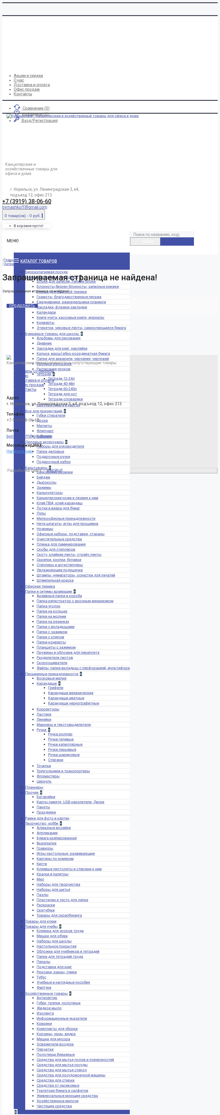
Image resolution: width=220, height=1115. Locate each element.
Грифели (55, 687)
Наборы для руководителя (60, 446)
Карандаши (47, 683)
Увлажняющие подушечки (60, 570)
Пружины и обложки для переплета (68, 652)
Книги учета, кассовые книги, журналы (70, 317)
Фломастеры (48, 776)
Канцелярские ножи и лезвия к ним (67, 498)
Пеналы (43, 962)
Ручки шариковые (64, 754)
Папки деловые (50, 451)
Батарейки (46, 797)
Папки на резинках (53, 621)
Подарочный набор (54, 462)
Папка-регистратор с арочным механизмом (75, 601)
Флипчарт (45, 431)
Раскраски (46, 905)
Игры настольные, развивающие (66, 853)
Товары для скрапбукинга (59, 915)
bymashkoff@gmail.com (24, 207)
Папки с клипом (50, 637)
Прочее (32, 792)
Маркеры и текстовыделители (64, 724)
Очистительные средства (59, 539)
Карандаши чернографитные (73, 703)
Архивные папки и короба (59, 596)
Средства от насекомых (58, 1085)
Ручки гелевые (61, 739)
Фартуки (44, 987)
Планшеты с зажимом (56, 647)
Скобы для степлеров (56, 549)
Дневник (44, 343)
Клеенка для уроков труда (60, 931)
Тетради (44, 374)
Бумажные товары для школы (52, 334)
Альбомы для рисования (58, 338)
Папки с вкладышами (55, 627)
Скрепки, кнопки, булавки (59, 560)
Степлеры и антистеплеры (60, 565)
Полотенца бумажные (56, 1054)
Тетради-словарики (65, 399)
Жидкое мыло (49, 1008)
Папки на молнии (51, 616)
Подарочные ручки (53, 456)
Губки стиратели (51, 415)
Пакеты (43, 807)
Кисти (42, 864)
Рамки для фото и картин (47, 818)
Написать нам (20, 451)
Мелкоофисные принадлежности (66, 518)
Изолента (45, 1013)
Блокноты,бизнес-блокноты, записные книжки (78, 286)
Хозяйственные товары (46, 993)
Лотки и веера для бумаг (58, 508)
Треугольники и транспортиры (63, 771)
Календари (46, 312)
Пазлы (42, 895)
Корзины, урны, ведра (56, 1034)
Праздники (46, 812)
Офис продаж (31, 385)
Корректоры (48, 709)
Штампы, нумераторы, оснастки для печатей (76, 575)
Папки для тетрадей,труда (60, 956)
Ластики (44, 714)
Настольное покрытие (56, 946)
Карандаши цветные (66, 698)
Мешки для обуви (52, 936)
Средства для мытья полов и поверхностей (75, 1059)
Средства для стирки (55, 1080)
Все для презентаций (44, 411)
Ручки (42, 730)
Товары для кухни (40, 921)
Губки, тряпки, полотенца (58, 1003)
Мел (40, 879)
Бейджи (43, 477)
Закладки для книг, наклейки (62, 348)
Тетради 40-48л (61, 383)
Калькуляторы (50, 492)
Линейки (44, 719)
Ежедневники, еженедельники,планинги (71, 302)
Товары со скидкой (36, 371)
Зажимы (44, 487)
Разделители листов (55, 657)
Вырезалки (46, 843)
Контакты (27, 389)
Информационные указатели (62, 1018)
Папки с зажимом (52, 632)
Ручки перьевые (62, 749)
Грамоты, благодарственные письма (69, 297)
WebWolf (54, 470)
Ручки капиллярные (65, 744)
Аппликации (47, 833)
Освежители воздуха (55, 1044)
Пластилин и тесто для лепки (62, 900)
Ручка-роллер (60, 734)
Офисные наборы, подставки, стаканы (71, 534)
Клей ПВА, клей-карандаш (59, 503)
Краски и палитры (52, 874)
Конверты (45, 322)
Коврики (44, 1023)
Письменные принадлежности (52, 674)
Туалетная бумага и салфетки (62, 1090)
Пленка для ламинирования (61, 544)
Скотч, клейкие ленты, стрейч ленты (69, 554)
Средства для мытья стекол (62, 1070)
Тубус (41, 977)
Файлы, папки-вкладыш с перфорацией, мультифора (83, 668)
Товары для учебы (41, 926)
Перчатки (45, 1049)
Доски (42, 420)
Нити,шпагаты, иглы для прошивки (67, 523)
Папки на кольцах (52, 611)
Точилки (44, 766)
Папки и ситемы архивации (49, 591)
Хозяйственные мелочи (57, 1101)
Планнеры (34, 787)
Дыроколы (46, 482)
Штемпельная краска (55, 580)
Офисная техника (40, 586)
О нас (23, 375)
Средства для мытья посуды (62, 1065)
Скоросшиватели (52, 663)
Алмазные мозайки (54, 828)
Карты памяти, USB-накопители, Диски (70, 802)
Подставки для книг (54, 967)
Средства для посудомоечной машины (71, 1075)
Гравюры (45, 848)
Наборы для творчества (58, 884)
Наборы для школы (54, 941)
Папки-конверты (51, 642)
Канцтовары (36, 468)
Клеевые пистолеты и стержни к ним (69, 869)
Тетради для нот (62, 394)
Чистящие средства (54, 1106)
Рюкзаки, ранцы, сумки (57, 972)
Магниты (44, 425)
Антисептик (47, 998)
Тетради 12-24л (61, 378)
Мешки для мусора (53, 1039)
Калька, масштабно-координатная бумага (73, 353)
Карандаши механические (70, 693)
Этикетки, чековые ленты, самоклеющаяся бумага (81, 328)
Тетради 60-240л (62, 389)
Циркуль (44, 781)
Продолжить (22, 306)
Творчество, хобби (42, 823)
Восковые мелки (51, 678)
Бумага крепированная (57, 838)
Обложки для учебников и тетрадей (68, 951)
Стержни (55, 760)
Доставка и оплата (36, 380)
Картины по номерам (55, 858)
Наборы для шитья (53, 889)
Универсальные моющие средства (67, 1096)
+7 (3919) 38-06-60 (26, 201)
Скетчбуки (46, 910)
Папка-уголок (48, 606)
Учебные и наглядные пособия (63, 982)
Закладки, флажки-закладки (62, 307)
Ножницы (45, 529)
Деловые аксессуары (44, 442)
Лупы (41, 513)
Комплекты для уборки (57, 1029)
